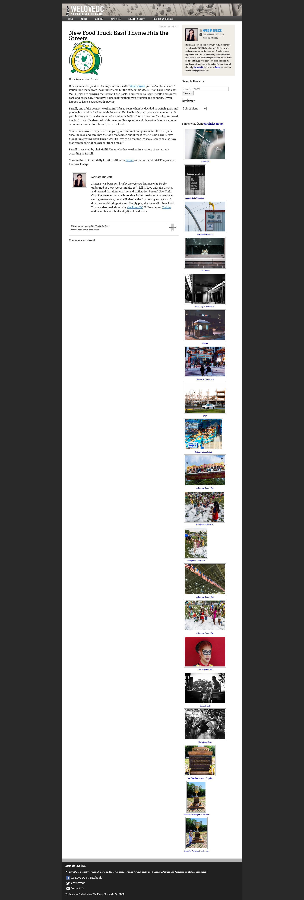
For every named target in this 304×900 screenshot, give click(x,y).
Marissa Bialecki (102, 177)
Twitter (166, 207)
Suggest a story (136, 19)
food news (83, 230)
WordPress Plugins (102, 894)
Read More (201, 872)
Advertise (116, 19)
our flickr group (213, 123)
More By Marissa (210, 38)
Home (70, 19)
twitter (130, 160)
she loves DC (135, 207)
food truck (94, 230)
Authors (99, 19)
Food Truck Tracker (163, 19)
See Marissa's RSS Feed (213, 34)
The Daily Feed (102, 226)
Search (186, 89)
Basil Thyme (137, 86)
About (84, 19)
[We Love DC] (153, 10)
